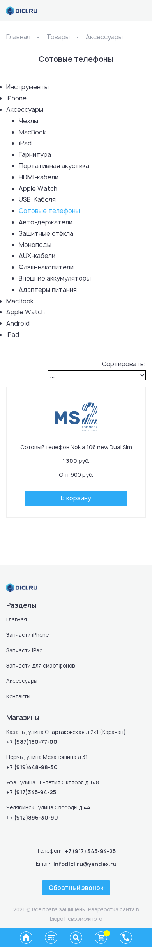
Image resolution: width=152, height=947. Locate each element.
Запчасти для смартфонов (40, 665)
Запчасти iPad (24, 650)
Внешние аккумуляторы (55, 278)
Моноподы (35, 244)
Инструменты (27, 86)
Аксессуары (104, 36)
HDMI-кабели (38, 177)
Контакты (18, 696)
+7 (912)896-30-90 (32, 817)
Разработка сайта (111, 909)
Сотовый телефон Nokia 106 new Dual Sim (76, 447)
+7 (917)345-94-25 (31, 792)
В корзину (76, 498)
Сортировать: (124, 364)
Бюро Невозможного (76, 918)
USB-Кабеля (37, 199)
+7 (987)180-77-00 (31, 741)
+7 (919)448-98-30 (32, 767)
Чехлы (28, 120)
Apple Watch (38, 188)
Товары (58, 36)
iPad (25, 143)
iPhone (16, 98)
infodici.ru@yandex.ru (85, 864)
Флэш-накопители (46, 267)
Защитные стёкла (46, 233)
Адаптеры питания (48, 289)
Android (18, 323)
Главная (18, 36)
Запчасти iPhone (27, 634)
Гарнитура (35, 154)
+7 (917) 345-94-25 (90, 851)
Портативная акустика (54, 165)
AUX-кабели (37, 255)
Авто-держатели (45, 222)
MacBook (32, 132)
